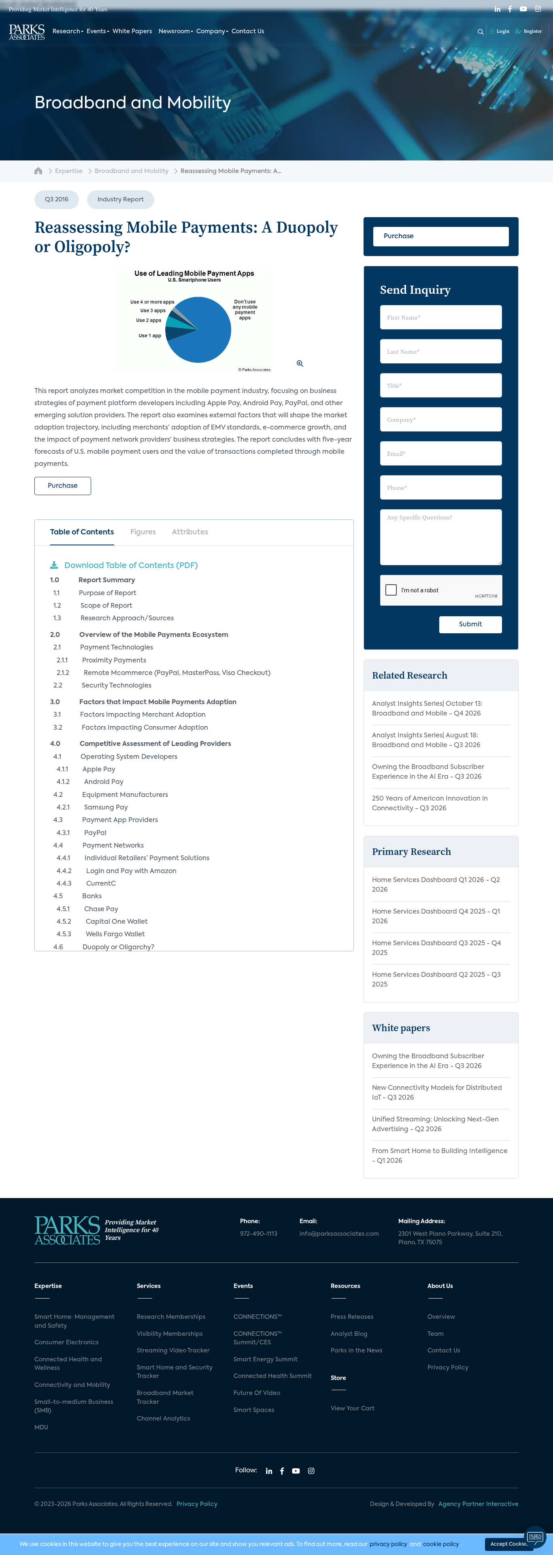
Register (532, 31)
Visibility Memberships (170, 1334)
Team (436, 1334)
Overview (441, 1317)
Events (96, 31)
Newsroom (174, 31)
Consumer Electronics (66, 1343)
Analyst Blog (349, 1334)
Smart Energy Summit (266, 1360)
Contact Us (248, 31)
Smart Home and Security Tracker (175, 1372)
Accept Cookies (509, 1544)
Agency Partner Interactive (478, 1504)
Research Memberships (171, 1317)
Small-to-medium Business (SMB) (73, 1406)
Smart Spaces (254, 1410)
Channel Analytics (163, 1419)
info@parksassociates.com (339, 1234)
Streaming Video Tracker (173, 1351)
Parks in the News (357, 1351)
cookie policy (441, 1544)
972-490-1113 (258, 1234)
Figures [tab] (143, 532)
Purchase (63, 486)
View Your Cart (352, 1409)
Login (502, 31)
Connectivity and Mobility (72, 1385)
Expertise (69, 171)
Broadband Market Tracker (165, 1398)
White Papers (132, 31)
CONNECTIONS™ (258, 1317)
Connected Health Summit (273, 1376)
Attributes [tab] (190, 532)
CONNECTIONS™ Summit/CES (258, 1338)
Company (210, 31)
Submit (470, 625)
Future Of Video (257, 1393)
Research (66, 31)
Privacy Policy (448, 1368)
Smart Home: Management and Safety (74, 1321)
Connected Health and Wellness (68, 1364)
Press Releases (352, 1317)
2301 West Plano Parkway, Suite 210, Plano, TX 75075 (450, 1238)
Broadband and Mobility (131, 171)
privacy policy (388, 1544)
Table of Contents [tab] (82, 532)
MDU (41, 1428)
